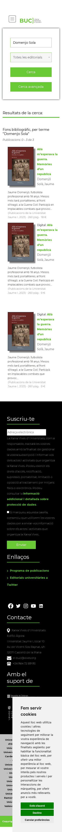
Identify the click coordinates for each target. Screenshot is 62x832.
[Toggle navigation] (12, 19)
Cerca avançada (31, 87)
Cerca (31, 72)
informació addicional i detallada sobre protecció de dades (28, 499)
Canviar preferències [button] (37, 819)
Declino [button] (37, 812)
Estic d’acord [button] (37, 805)
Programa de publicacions (29, 570)
